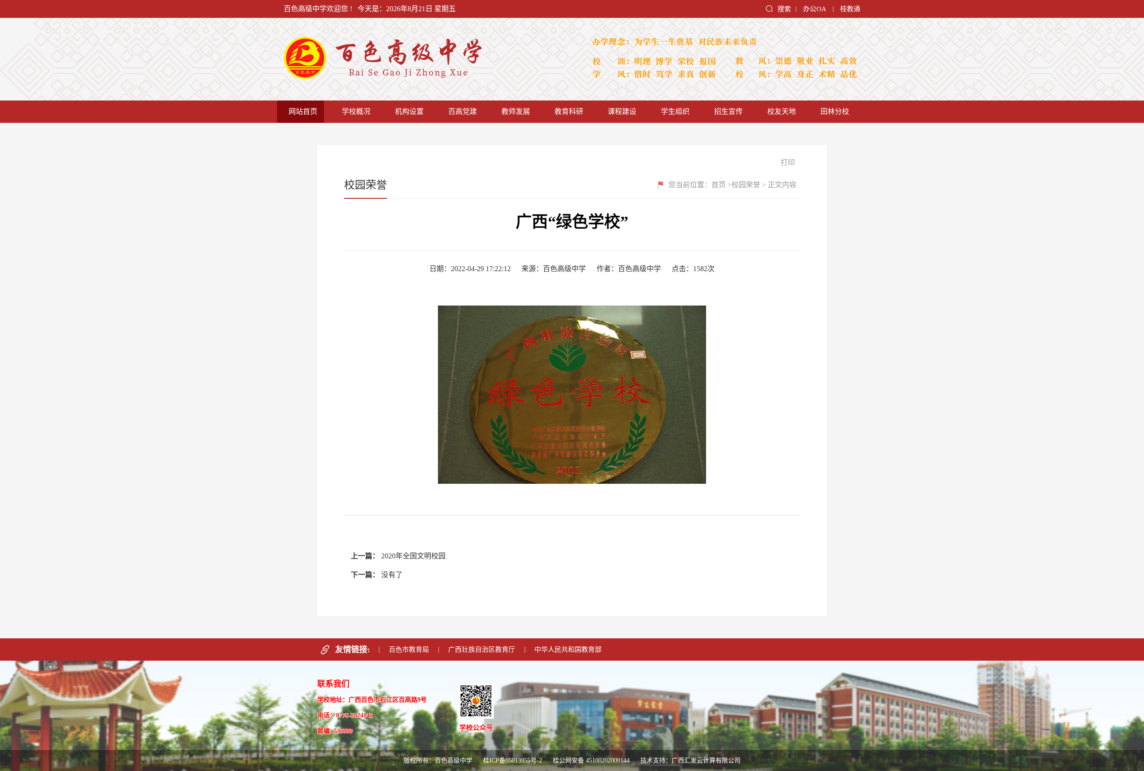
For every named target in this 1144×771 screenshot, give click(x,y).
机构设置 (409, 111)
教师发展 (515, 111)
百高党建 (462, 111)
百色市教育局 (409, 649)
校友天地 (781, 111)
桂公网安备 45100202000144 (592, 760)
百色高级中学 (424, 59)
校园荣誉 (746, 185)
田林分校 (834, 111)
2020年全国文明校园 (413, 556)
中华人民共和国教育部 (567, 649)
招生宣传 (728, 111)
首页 (718, 185)
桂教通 (850, 9)
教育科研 (569, 111)
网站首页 (303, 111)
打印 (787, 162)
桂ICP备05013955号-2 (512, 760)
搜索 (784, 9)
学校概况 (356, 111)
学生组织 (675, 111)
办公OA (814, 9)
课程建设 (622, 111)
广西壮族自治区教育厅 (481, 649)
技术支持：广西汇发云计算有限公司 (690, 760)
